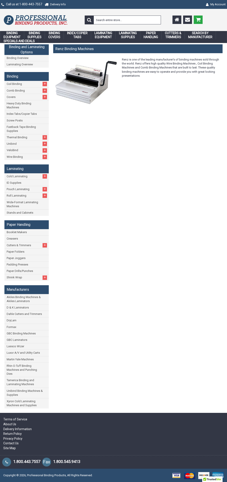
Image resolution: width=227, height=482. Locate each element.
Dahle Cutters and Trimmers (24, 314)
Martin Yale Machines (20, 359)
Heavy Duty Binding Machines (19, 105)
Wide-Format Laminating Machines (22, 204)
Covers (26, 97)
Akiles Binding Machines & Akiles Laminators (24, 299)
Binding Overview (18, 58)
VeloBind (26, 150)
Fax (46, 461)
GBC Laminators (17, 339)
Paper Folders (15, 251)
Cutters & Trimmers (26, 245)
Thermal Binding (26, 137)
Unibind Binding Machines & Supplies (25, 392)
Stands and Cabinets (20, 212)
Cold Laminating (26, 176)
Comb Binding (26, 90)
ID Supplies (14, 182)
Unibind (26, 143)
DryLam (11, 320)
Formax (11, 327)
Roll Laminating (26, 195)
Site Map (9, 448)
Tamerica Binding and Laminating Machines (20, 382)
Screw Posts (15, 120)
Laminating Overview (20, 64)
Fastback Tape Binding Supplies (21, 129)
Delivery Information (17, 429)
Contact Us (11, 443)
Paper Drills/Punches (20, 271)
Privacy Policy (12, 438)
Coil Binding (26, 84)
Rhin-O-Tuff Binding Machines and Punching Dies (22, 369)
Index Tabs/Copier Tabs (22, 113)
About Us (9, 424)
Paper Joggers (16, 258)
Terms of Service (15, 419)
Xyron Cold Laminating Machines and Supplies (22, 403)
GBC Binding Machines (21, 333)
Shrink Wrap (26, 277)
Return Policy (12, 433)
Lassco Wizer (15, 346)
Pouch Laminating (26, 189)
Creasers (12, 238)
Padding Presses (17, 264)
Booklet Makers (17, 232)
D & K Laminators (18, 307)
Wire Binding (26, 156)
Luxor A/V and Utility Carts (23, 352)
